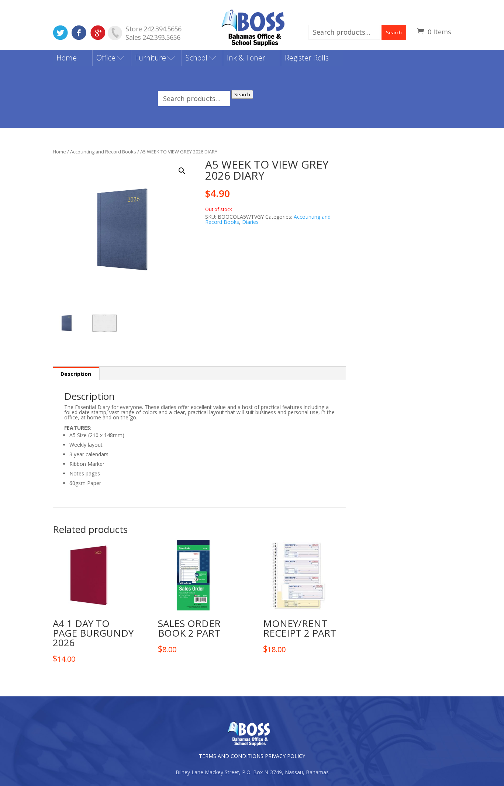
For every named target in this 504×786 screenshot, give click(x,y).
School (196, 58)
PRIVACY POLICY (285, 755)
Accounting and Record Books (103, 151)
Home (66, 58)
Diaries (250, 221)
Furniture (150, 58)
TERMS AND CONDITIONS (231, 755)
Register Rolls (307, 58)
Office (105, 58)
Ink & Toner (246, 58)
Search (394, 32)
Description (76, 373)
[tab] (76, 373)
